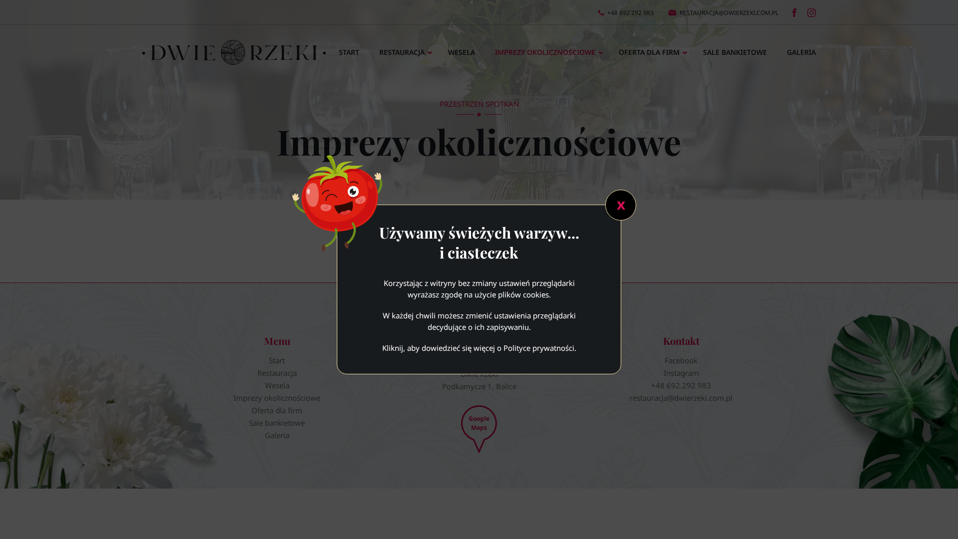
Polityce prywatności (538, 348)
